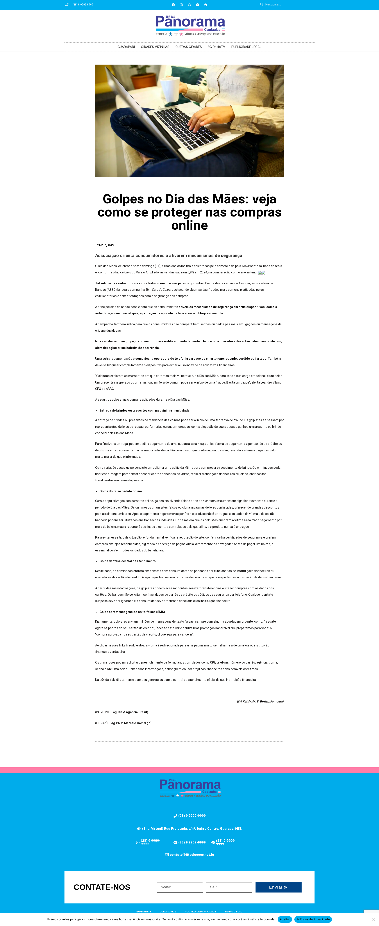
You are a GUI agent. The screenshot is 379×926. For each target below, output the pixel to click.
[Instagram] (181, 5)
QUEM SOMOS (168, 911)
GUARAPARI (126, 47)
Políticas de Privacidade (313, 919)
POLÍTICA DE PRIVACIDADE (200, 911)
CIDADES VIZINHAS (155, 47)
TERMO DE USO (234, 911)
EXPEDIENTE (143, 911)
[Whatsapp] (189, 5)
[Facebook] (173, 5)
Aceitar (285, 919)
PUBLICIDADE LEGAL (246, 47)
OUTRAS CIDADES (188, 47)
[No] (373, 919)
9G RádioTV (216, 47)
